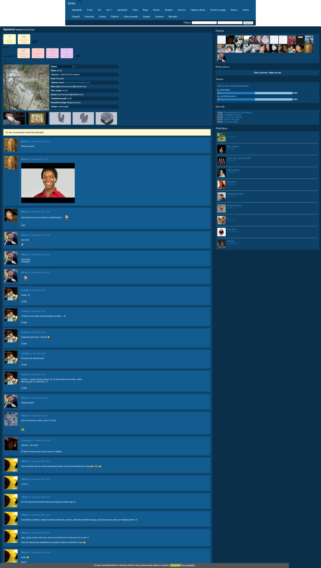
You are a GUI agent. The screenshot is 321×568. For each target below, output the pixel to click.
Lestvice (182, 10)
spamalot (234, 243)
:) (227, 217)
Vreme (245, 10)
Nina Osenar (233, 146)
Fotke (90, 10)
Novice (234, 10)
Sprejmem (175, 565)
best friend (232, 182)
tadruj (232, 149)
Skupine (169, 10)
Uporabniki (77, 10)
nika (25, 141)
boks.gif (230, 241)
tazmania (234, 232)
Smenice (159, 16)
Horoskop (89, 16)
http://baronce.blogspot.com (77, 82)
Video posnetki (131, 16)
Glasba (102, 16)
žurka (71, 3)
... (228, 134)
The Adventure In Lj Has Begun (238, 112)
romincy (26, 440)
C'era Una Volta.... (232, 122)
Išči (99, 10)
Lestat (25, 290)
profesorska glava (235, 194)
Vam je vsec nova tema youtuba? (233, 86)
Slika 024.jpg (233, 170)
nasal (232, 160)
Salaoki (146, 16)
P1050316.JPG (234, 206)
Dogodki (76, 16)
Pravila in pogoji (218, 10)
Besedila (173, 16)
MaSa (25, 461)
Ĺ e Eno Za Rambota (233, 117)
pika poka (231, 229)
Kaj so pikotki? (188, 565)
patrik (232, 172)
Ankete (156, 10)
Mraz (24, 415)
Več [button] (108, 10)
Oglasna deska (198, 10)
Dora (24, 235)
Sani (25, 211)
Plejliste (115, 16)
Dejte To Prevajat (231, 119)
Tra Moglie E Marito (232, 115)
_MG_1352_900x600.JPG (239, 158)
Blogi (145, 10)
